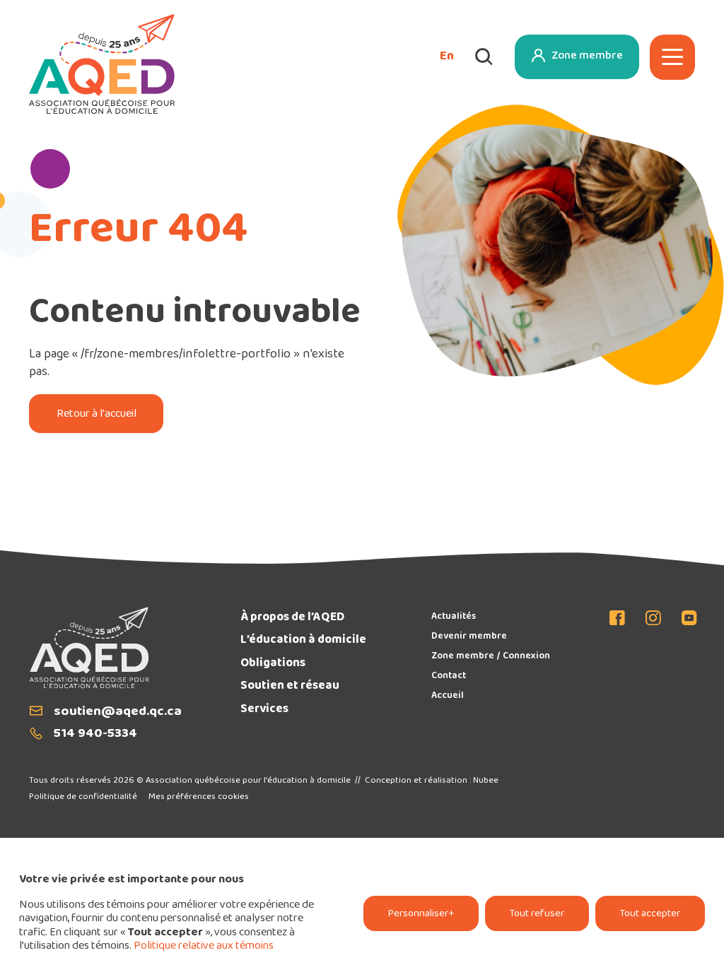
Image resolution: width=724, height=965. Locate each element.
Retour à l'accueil (96, 414)
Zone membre (587, 56)
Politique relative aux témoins (204, 946)
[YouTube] (685, 620)
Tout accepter (650, 914)
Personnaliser (421, 914)
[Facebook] (622, 620)
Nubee (485, 780)
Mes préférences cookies (198, 797)
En (447, 57)
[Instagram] (654, 620)
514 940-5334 (95, 734)
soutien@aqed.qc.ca (118, 712)
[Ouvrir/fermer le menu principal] (672, 57)
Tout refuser (537, 914)
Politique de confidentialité (83, 797)
